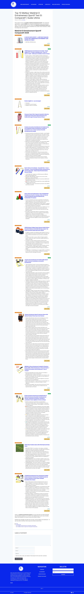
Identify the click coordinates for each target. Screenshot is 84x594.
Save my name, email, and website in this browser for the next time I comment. (31, 555)
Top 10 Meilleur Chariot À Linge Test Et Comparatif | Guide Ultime (26, 526)
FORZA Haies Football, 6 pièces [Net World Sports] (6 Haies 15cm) (37, 445)
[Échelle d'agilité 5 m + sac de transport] (20, 104)
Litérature (40, 4)
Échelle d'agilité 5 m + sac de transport (33, 100)
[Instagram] (73, 592)
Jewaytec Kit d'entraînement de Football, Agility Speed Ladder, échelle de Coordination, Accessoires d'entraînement (36, 261)
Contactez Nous (42, 574)
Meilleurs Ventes (56, 4)
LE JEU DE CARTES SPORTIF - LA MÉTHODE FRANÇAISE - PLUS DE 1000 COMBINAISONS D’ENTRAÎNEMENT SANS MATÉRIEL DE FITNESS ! (37, 39)
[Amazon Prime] (48, 43)
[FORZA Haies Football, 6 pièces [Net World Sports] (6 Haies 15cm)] (20, 448)
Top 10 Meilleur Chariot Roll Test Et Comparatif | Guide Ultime (26, 525)
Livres (17, 523)
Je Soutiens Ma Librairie (18, 592)
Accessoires (33, 4)
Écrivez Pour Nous (66, 4)
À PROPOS (42, 569)
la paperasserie (18, 524)
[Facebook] (71, 592)
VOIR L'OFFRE (47, 45)
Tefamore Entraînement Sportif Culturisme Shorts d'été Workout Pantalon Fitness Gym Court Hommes (36, 315)
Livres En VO (47, 4)
